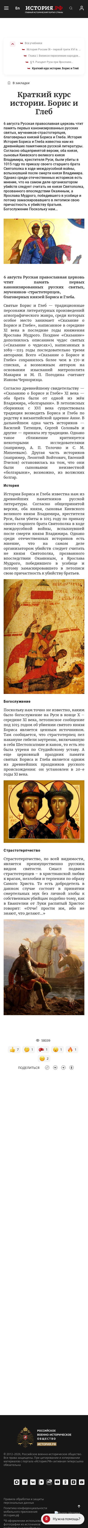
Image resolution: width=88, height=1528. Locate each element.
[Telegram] (25, 1482)
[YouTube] (57, 1482)
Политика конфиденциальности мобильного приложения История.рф (25, 1511)
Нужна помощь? (66, 1519)
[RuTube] (49, 1482)
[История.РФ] (44, 9)
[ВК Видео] (41, 1482)
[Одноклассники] (65, 1482)
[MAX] (16, 1482)
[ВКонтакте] (33, 1482)
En (17, 8)
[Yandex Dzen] (73, 1482)
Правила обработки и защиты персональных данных (24, 1501)
